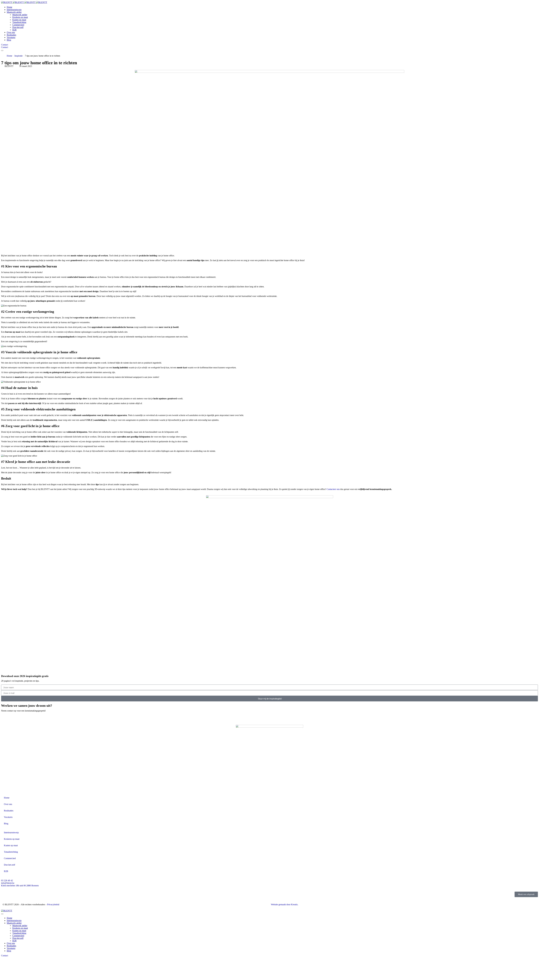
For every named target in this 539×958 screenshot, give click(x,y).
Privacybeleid (53, 904)
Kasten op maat (11, 845)
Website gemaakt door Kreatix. (284, 904)
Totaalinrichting (11, 852)
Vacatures (8, 817)
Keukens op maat (11, 839)
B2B (6, 871)
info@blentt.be (7, 883)
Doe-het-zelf (9, 865)
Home (9, 56)
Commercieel (10, 858)
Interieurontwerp (11, 832)
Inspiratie (18, 56)
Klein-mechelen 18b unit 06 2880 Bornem (20, 885)
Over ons (8, 804)
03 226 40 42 (7, 880)
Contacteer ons (333, 489)
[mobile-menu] (2, 50)
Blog (6, 823)
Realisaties (8, 810)
